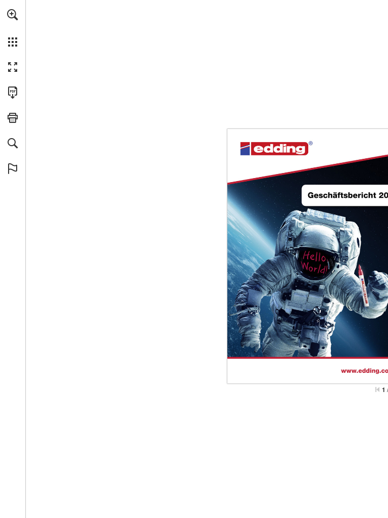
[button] (12, 14)
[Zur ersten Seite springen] (377, 389)
